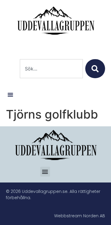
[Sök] (95, 68)
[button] (10, 94)
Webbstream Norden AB (79, 216)
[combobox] (51, 68)
